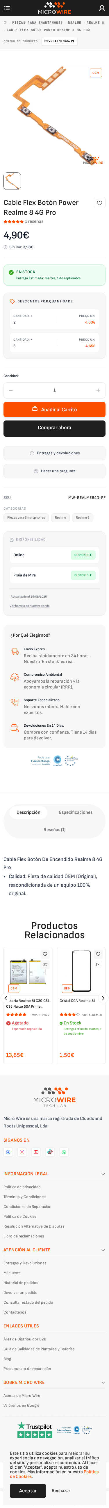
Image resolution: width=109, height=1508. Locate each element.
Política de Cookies (20, 1216)
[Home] (6, 23)
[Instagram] (22, 1152)
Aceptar (28, 1491)
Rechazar (61, 1491)
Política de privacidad (22, 1186)
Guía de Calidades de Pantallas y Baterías (39, 1349)
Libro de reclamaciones (23, 1236)
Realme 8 (95, 23)
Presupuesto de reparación (27, 1368)
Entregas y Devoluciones (25, 1263)
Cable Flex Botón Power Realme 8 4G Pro (48, 30)
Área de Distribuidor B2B (24, 1339)
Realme (75, 23)
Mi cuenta (12, 1272)
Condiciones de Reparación (27, 1206)
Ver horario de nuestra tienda (29, 606)
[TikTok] (50, 1152)
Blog (7, 1358)
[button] (6, 998)
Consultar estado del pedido (28, 1302)
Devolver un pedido (20, 1292)
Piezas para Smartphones (38, 23)
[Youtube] (36, 1152)
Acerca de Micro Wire (21, 1395)
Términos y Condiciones (24, 1196)
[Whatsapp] (64, 1152)
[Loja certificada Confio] (54, 761)
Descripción (28, 812)
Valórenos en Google (21, 1405)
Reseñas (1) (54, 830)
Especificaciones (75, 812)
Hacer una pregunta (58, 471)
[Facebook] (8, 1152)
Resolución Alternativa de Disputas (34, 1226)
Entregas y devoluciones (58, 453)
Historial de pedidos (20, 1282)
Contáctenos (14, 1312)
